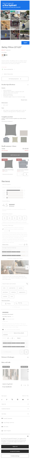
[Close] (28, 436)
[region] (15, 446)
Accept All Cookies (15, 451)
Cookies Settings (15, 456)
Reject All (15, 446)
